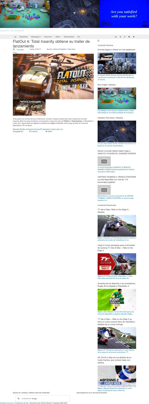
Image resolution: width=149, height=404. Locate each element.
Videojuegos (35, 37)
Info (78, 37)
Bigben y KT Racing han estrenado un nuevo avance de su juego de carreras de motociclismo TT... (116, 351)
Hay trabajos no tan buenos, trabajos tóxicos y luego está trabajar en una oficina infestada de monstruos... (116, 111)
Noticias (56, 49)
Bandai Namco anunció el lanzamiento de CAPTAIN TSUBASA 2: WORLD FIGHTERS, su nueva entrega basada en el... (116, 198)
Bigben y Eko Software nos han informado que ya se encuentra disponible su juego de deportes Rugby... (116, 313)
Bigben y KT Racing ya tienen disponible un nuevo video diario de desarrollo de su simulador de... (115, 277)
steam (54, 129)
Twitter (49, 131)
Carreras (37, 129)
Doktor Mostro (46, 403)
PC (41, 129)
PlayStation (63, 49)
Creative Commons (6, 403)
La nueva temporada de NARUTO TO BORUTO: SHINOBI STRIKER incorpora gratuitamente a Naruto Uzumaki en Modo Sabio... (116, 169)
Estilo (58, 37)
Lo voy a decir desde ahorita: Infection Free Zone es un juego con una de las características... (117, 144)
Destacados (24, 37)
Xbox (73, 49)
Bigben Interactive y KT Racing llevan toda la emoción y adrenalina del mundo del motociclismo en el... (117, 239)
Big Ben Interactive (26, 129)
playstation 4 (47, 129)
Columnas (47, 37)
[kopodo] (15, 36)
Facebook (33, 131)
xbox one (60, 129)
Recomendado (69, 37)
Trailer (69, 49)
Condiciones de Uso (21, 403)
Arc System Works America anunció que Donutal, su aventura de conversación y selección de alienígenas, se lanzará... (116, 77)
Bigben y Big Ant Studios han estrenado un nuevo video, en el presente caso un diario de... (115, 389)
